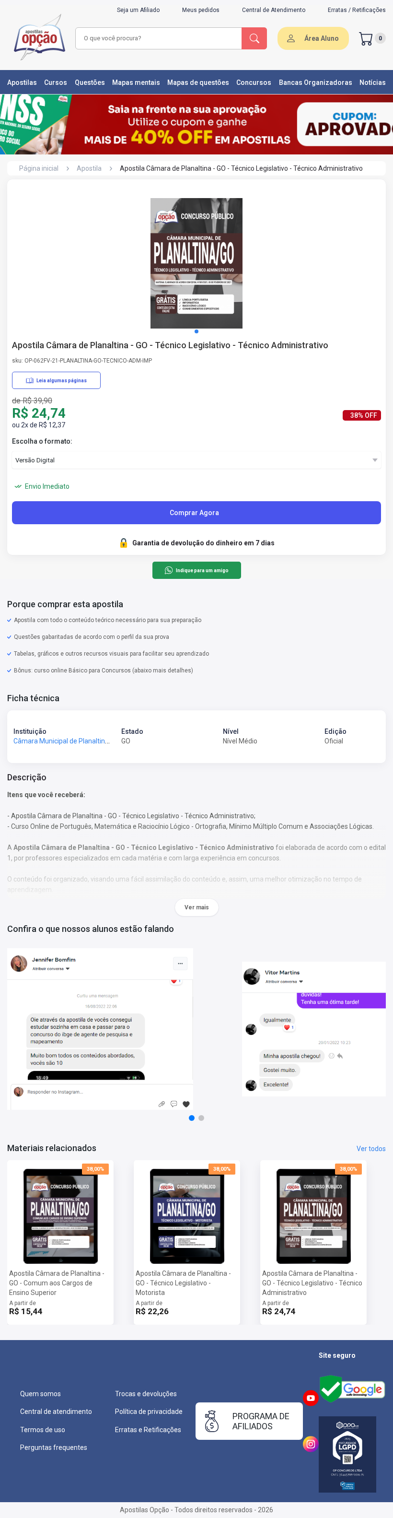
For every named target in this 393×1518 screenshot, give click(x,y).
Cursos (55, 82)
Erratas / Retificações (357, 10)
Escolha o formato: (42, 441)
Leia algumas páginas (61, 380)
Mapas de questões (198, 82)
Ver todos (371, 1149)
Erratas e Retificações (148, 1430)
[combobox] (159, 38)
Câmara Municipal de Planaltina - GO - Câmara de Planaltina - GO (110, 741)
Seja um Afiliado (138, 10)
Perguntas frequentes (53, 1447)
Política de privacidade (149, 1411)
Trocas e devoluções (146, 1394)
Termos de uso (42, 1430)
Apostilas (22, 82)
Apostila (89, 168)
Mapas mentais (136, 82)
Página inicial (38, 168)
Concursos (253, 82)
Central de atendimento (56, 1411)
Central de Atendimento (273, 10)
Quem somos (40, 1394)
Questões (90, 82)
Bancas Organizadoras (315, 82)
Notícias (372, 82)
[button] (196, 331)
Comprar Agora (194, 513)
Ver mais (197, 907)
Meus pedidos (201, 10)
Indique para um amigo (202, 570)
